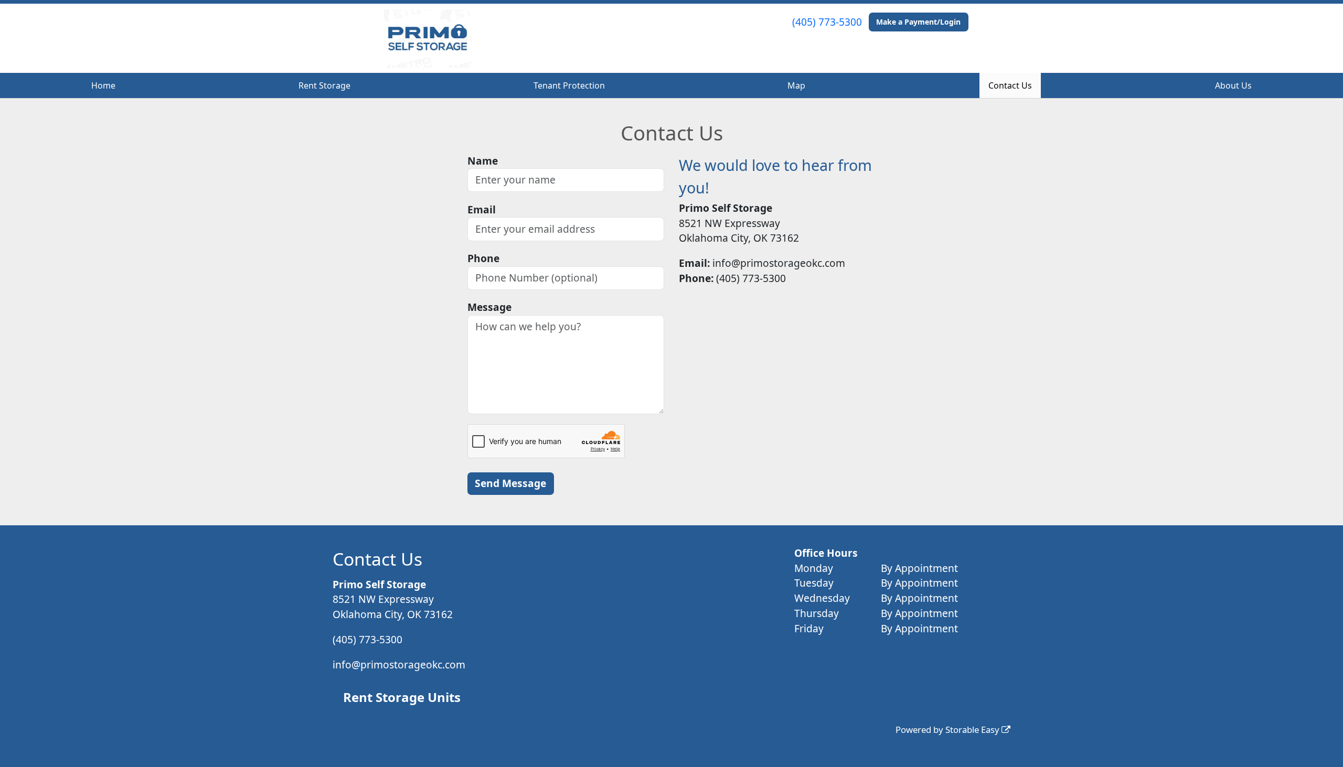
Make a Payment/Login (918, 22)
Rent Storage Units (402, 697)
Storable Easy (973, 729)
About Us (1233, 85)
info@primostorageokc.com (399, 664)
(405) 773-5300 (827, 22)
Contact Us (1010, 85)
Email (481, 209)
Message (489, 307)
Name (482, 161)
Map (796, 85)
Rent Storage (324, 85)
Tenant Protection (569, 85)
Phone (483, 258)
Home (103, 85)
